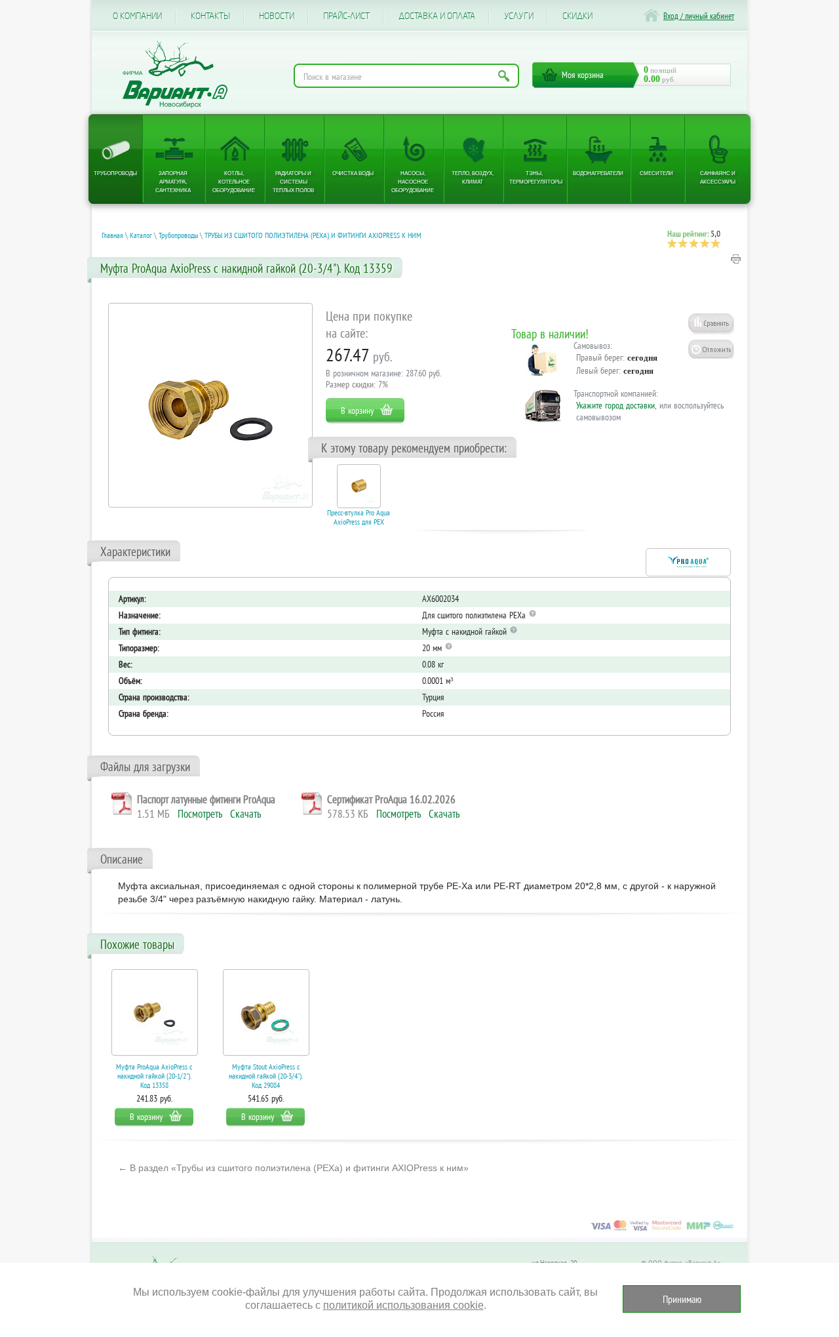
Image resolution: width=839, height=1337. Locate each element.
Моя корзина (583, 75)
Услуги (519, 16)
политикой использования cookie (403, 1305)
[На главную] (175, 74)
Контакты (210, 16)
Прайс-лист (346, 16)
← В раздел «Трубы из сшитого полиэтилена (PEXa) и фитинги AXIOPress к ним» (293, 1168)
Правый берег (599, 357)
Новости (276, 16)
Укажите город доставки (615, 405)
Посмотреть (200, 814)
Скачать (245, 814)
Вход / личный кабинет (698, 16)
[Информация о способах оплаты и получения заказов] (662, 1230)
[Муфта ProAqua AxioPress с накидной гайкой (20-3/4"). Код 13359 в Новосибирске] (210, 405)
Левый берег (597, 370)
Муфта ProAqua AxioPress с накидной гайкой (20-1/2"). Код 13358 (154, 1075)
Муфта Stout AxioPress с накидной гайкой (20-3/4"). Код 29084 (266, 1075)
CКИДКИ (577, 16)
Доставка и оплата (437, 16)
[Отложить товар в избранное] (711, 349)
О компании (137, 16)
